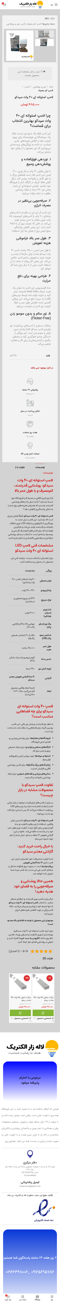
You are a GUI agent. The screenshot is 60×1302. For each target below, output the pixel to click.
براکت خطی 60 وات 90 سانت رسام (21, 999)
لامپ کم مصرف (34, 24)
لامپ (23, 24)
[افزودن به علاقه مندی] (37, 978)
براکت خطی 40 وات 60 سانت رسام (44, 999)
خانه (50, 87)
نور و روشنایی (13, 24)
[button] (43, 1013)
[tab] (40, 467)
